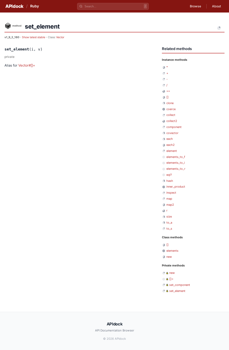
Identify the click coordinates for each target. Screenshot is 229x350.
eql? (169, 174)
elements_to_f (175, 157)
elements (172, 250)
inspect (171, 192)
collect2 (171, 121)
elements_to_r (175, 168)
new (169, 256)
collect (170, 115)
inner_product (175, 186)
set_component (179, 285)
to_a (169, 222)
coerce (171, 109)
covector (172, 133)
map (169, 198)
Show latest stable (34, 37)
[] (167, 97)
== (168, 91)
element (171, 151)
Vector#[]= (26, 65)
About (216, 6)
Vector (60, 37)
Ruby (34, 6)
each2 (170, 145)
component (174, 127)
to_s (169, 228)
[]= (171, 279)
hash (169, 180)
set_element (177, 291)
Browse (195, 6)
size (169, 216)
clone (170, 103)
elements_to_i (175, 162)
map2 (170, 204)
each (169, 138)
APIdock (14, 6)
